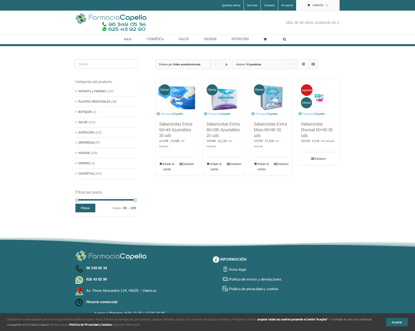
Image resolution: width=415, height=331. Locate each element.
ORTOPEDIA (86, 143)
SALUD (83, 122)
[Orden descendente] (226, 64)
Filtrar (85, 208)
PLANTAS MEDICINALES (94, 101)
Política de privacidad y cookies (254, 289)
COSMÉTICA (86, 174)
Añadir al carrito (168, 166)
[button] (284, 39)
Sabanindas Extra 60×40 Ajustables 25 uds (175, 129)
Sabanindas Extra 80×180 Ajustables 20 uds (223, 129)
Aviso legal (237, 269)
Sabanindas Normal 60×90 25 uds (317, 129)
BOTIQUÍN (85, 112)
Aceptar (397, 322)
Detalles (188, 164)
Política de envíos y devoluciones (255, 279)
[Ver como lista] (313, 64)
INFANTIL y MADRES (92, 91)
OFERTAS (84, 163)
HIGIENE (84, 153)
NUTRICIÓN (86, 132)
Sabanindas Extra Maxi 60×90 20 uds (270, 129)
